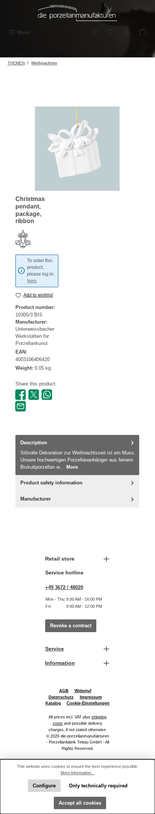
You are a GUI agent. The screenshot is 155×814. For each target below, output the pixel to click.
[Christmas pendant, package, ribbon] (77, 148)
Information (60, 663)
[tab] (77, 455)
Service (54, 649)
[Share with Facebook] (20, 394)
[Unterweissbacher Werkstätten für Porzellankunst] (36, 239)
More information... (77, 773)
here (31, 280)
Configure (44, 786)
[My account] (127, 32)
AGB (63, 690)
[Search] (94, 32)
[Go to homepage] (77, 13)
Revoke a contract (70, 625)
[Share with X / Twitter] (33, 394)
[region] (77, 148)
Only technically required (98, 786)
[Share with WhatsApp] (46, 394)
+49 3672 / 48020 (64, 587)
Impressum (91, 697)
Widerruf (82, 690)
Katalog (53, 703)
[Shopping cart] (143, 32)
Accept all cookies (80, 803)
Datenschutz (61, 697)
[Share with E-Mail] (20, 406)
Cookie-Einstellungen (88, 703)
